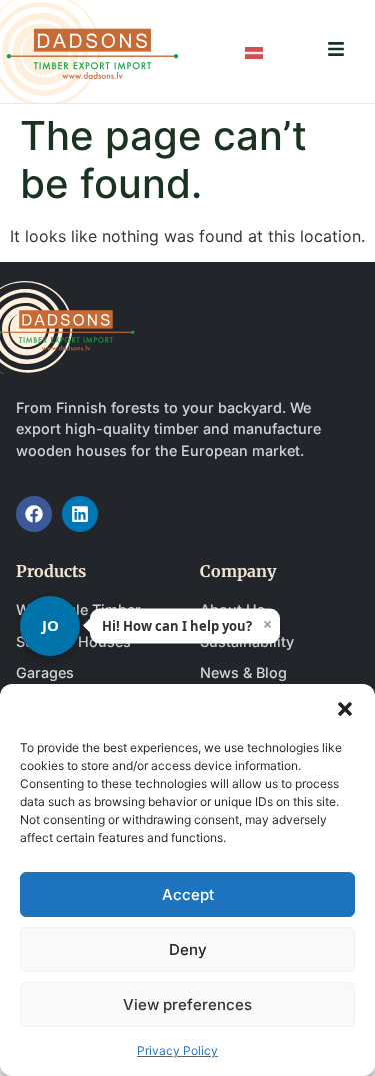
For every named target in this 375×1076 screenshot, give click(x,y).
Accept (188, 894)
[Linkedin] (80, 514)
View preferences (187, 1004)
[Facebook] (34, 514)
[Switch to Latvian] (254, 51)
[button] (345, 709)
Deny (188, 949)
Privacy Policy (177, 1050)
